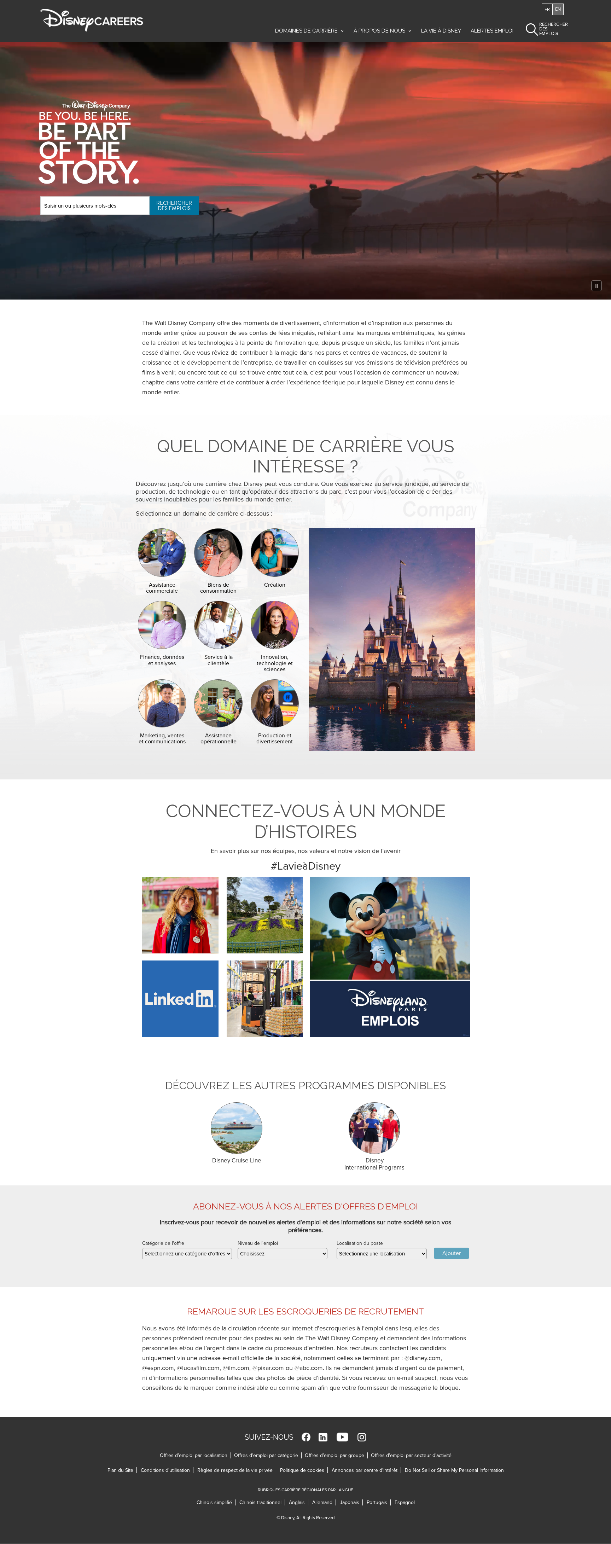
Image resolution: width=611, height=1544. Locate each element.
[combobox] (187, 1253)
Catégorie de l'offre (163, 1243)
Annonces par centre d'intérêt (366, 1470)
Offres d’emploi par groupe (334, 1455)
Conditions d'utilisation (167, 1470)
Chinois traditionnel (262, 1502)
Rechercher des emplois (174, 205)
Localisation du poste (360, 1243)
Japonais (351, 1502)
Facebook (306, 1437)
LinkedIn (323, 1437)
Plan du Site (120, 1470)
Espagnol (405, 1502)
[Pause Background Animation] (596, 285)
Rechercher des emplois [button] (547, 29)
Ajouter (451, 1253)
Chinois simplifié (216, 1502)
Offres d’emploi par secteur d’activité (411, 1455)
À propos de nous (379, 31)
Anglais (298, 1502)
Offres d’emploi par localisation (193, 1455)
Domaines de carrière (306, 31)
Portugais (379, 1502)
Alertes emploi (492, 31)
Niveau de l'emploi (258, 1243)
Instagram (361, 1437)
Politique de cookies (304, 1470)
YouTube (342, 1437)
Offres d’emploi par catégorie (266, 1455)
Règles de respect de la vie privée (236, 1470)
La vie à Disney (442, 32)
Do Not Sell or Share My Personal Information (454, 1470)
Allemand (324, 1502)
